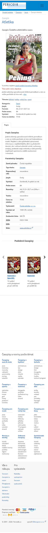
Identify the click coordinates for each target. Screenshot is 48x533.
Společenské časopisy (39, 437)
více (24, 94)
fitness (4, 392)
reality (20, 376)
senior (36, 450)
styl (3, 423)
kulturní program (40, 378)
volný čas (23, 99)
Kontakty (5, 500)
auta (3, 366)
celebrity (37, 443)
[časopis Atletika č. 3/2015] (24, 58)
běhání (11, 99)
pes (35, 396)
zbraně (20, 398)
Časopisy (19, 12)
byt (19, 368)
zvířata (36, 403)
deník (4, 446)
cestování (21, 415)
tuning (4, 376)
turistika (5, 403)
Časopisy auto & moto (7, 361)
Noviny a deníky (5, 437)
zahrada (20, 378)
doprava (21, 441)
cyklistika (5, 390)
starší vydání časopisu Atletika (26, 85)
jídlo (35, 415)
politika (4, 450)
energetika (21, 446)
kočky (36, 390)
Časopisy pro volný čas (23, 410)
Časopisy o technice (22, 385)
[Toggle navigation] (42, 5)
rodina (36, 423)
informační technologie (22, 449)
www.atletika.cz (25, 228)
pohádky (37, 398)
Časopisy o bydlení (22, 361)
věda (19, 396)
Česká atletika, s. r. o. (27, 206)
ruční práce (22, 425)
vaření (36, 427)
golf (3, 396)
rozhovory (5, 454)
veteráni (5, 378)
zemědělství (22, 458)
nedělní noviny (7, 448)
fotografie (37, 372)
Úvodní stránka (7, 12)
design (20, 370)
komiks (36, 392)
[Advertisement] (24, 322)
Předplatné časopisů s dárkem (6, 487)
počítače (21, 392)
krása (36, 419)
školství (20, 454)
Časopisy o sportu (6, 385)
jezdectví (5, 401)
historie (36, 374)
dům (19, 372)
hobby (17, 99)
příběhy (20, 421)
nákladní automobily (6, 373)
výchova (37, 429)
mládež (36, 394)
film (35, 370)
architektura (22, 366)
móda (36, 421)
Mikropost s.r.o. (38, 522)
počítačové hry (23, 394)
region (4, 452)
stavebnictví (22, 452)
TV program (22, 427)
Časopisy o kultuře (38, 361)
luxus (4, 417)
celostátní (5, 443)
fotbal (4, 394)
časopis (22, 167)
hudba (36, 376)
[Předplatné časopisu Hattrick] (34, 258)
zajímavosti (38, 454)
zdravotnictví (22, 456)
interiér (20, 374)
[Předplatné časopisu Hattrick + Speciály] (14, 258)
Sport (26, 12)
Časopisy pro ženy (39, 410)
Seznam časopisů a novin (6, 477)
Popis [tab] (6, 125)
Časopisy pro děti (39, 385)
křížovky (21, 419)
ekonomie (21, 443)
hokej (4, 398)
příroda (20, 423)
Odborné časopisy (21, 437)
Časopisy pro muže (7, 410)
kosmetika (37, 417)
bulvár (4, 441)
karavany (5, 368)
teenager (37, 401)
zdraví (36, 431)
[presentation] (3, 257)
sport (29, 99)
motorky (5, 370)
